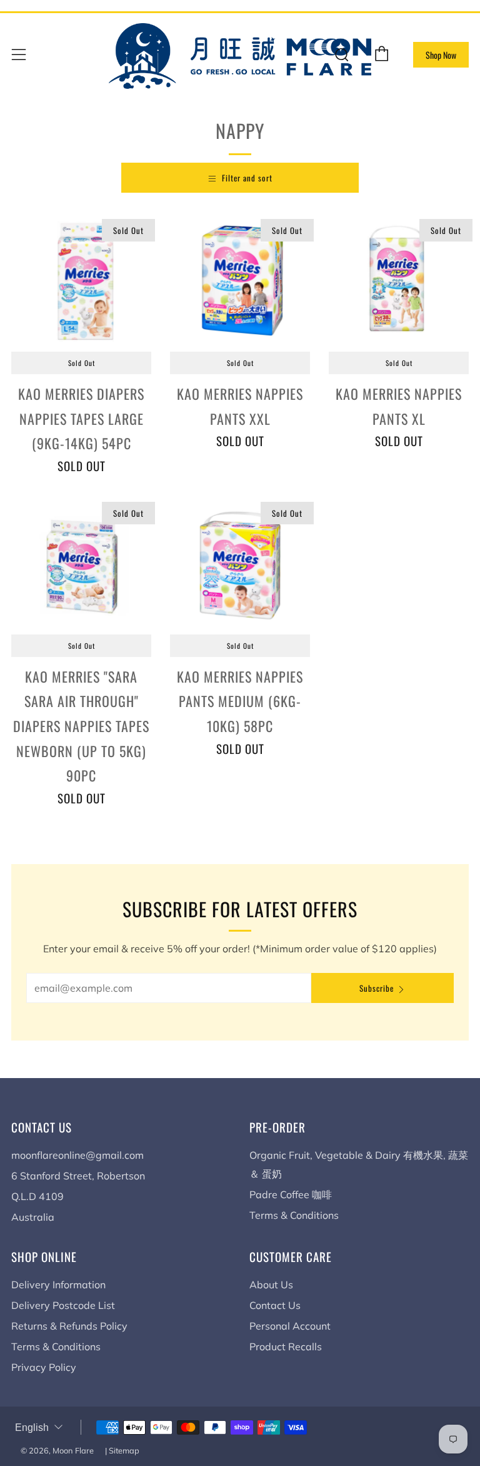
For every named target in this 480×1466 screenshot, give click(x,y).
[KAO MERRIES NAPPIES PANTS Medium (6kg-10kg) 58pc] (240, 564)
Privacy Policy (43, 1367)
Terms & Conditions (294, 1215)
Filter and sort (247, 177)
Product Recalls (285, 1346)
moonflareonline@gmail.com (77, 1155)
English (32, 1427)
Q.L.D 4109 (37, 1196)
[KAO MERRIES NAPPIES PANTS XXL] (240, 281)
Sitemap (124, 1450)
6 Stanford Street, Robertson (78, 1175)
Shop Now (441, 54)
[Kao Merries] (81, 564)
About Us (271, 1284)
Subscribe (376, 988)
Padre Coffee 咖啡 (290, 1194)
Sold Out (81, 363)
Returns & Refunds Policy (69, 1326)
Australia (32, 1217)
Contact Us (275, 1305)
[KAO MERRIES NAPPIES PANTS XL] (399, 281)
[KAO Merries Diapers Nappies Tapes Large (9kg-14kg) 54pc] (81, 281)
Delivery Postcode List (63, 1305)
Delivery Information (58, 1284)
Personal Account (290, 1326)
